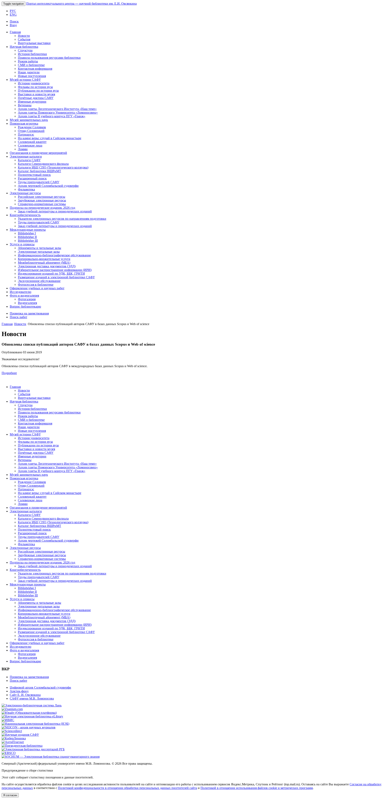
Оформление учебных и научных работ (37, 288)
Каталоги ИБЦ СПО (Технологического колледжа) (53, 167)
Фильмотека (26, 189)
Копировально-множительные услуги (44, 259)
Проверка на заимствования (29, 313)
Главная (15, 32)
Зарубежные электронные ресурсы (42, 200)
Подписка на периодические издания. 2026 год (42, 207)
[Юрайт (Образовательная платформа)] (29, 712)
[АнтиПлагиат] (13, 742)
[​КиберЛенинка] (14, 738)
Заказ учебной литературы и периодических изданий (55, 211)
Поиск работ (18, 317)
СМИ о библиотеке (31, 65)
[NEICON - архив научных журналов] (28, 727)
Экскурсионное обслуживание (39, 281)
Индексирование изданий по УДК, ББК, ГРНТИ (51, 273)
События (24, 39)
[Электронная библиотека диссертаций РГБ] (33, 749)
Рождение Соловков (32, 127)
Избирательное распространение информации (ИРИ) (55, 270)
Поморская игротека (24, 123)
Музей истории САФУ (25, 79)
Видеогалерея (27, 303)
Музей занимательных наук (29, 120)
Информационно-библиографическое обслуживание (54, 255)
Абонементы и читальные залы (39, 248)
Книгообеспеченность (25, 215)
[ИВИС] (8, 720)
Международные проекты (28, 229)
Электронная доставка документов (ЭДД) (47, 266)
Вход (13, 25)
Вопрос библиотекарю (25, 306)
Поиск (14, 21)
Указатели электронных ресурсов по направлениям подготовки (62, 218)
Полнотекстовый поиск (34, 174)
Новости (24, 35)
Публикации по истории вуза (38, 90)
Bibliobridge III (28, 240)
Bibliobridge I (27, 233)
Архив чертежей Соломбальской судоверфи (48, 185)
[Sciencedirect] (12, 731)
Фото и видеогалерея (24, 295)
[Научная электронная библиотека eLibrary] (32, 716)
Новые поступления (32, 76)
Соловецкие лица (30, 145)
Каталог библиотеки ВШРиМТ (39, 171)
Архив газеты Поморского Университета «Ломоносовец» (58, 112)
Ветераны (24, 105)
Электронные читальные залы (39, 251)
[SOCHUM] (51, 756)
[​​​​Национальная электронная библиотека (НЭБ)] (35, 723)
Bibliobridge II (27, 237)
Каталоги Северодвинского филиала (43, 163)
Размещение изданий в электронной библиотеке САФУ (56, 277)
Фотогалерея (27, 299)
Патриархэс (26, 134)
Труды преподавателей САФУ (38, 182)
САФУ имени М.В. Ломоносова (32, 698)
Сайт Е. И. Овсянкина (25, 695)
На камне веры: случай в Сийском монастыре (49, 138)
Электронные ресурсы (25, 193)
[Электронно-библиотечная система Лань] (32, 705)
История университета (33, 83)
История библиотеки (32, 54)
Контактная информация (35, 68)
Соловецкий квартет (32, 142)
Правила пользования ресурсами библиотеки (49, 57)
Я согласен (10, 795)
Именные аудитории (32, 101)
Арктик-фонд (19, 691)
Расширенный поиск (32, 178)
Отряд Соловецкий (31, 131)
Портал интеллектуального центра (81, 3)
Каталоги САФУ (29, 160)
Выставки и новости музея (36, 94)
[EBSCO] (9, 753)
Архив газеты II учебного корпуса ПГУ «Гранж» (51, 116)
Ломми (23, 149)
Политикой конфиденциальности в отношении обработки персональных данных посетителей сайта (127, 788)
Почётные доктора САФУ (35, 98)
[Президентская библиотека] (22, 745)
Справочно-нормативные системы (42, 204)
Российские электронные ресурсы (41, 196)
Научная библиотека (24, 46)
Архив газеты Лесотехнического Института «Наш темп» (57, 109)
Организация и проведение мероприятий (38, 153)
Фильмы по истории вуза (35, 87)
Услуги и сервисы (22, 244)
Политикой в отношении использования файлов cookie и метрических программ (256, 788)
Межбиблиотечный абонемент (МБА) (44, 262)
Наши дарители (29, 72)
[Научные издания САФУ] (20, 734)
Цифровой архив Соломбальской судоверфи (40, 687)
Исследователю (20, 292)
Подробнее (9, 373)
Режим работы (28, 61)
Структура (25, 50)
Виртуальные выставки (34, 43)
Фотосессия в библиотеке (35, 284)
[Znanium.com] (12, 709)
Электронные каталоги (26, 156)
